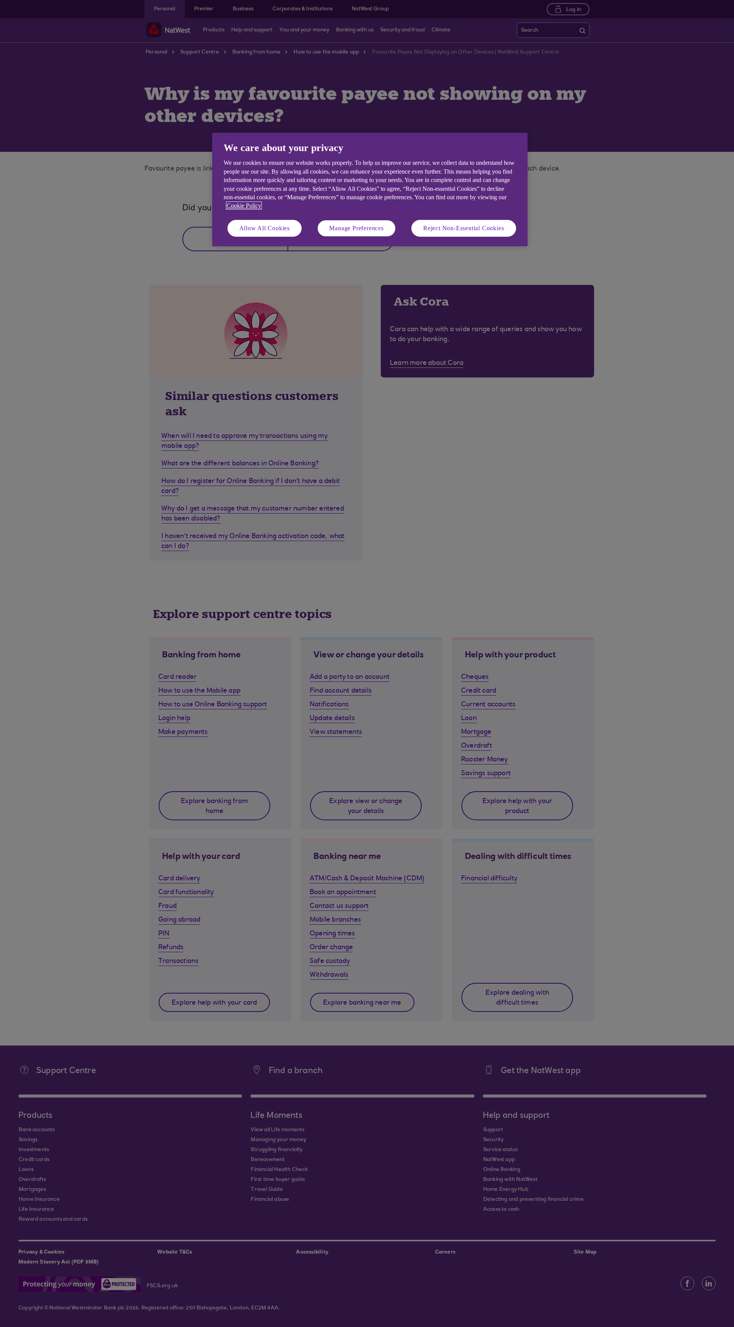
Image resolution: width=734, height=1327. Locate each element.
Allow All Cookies (264, 228)
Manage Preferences (356, 228)
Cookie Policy (244, 205)
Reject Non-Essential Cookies (463, 228)
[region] (370, 189)
